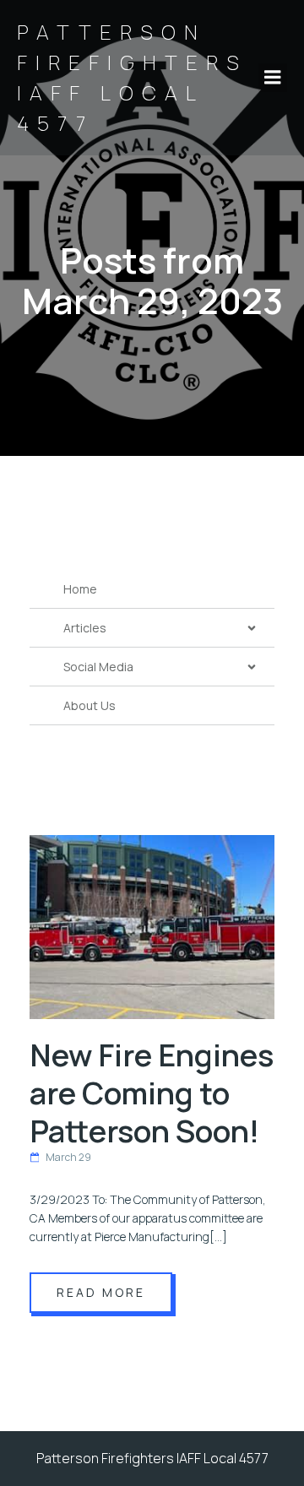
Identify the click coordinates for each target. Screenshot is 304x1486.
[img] (251, 628)
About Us (89, 705)
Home (80, 589)
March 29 (68, 1157)
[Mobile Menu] (272, 77)
